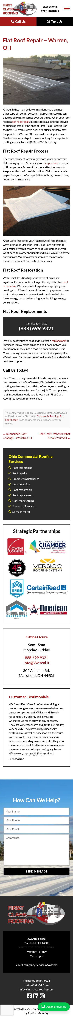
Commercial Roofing (48, 416)
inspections (51, 163)
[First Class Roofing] (20, 8)
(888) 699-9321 (36, 328)
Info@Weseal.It (36, 662)
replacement (59, 340)
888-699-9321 (36, 657)
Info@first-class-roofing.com (36, 989)
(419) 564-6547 (39, 985)
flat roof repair (20, 121)
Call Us (20, 21)
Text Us (56, 21)
